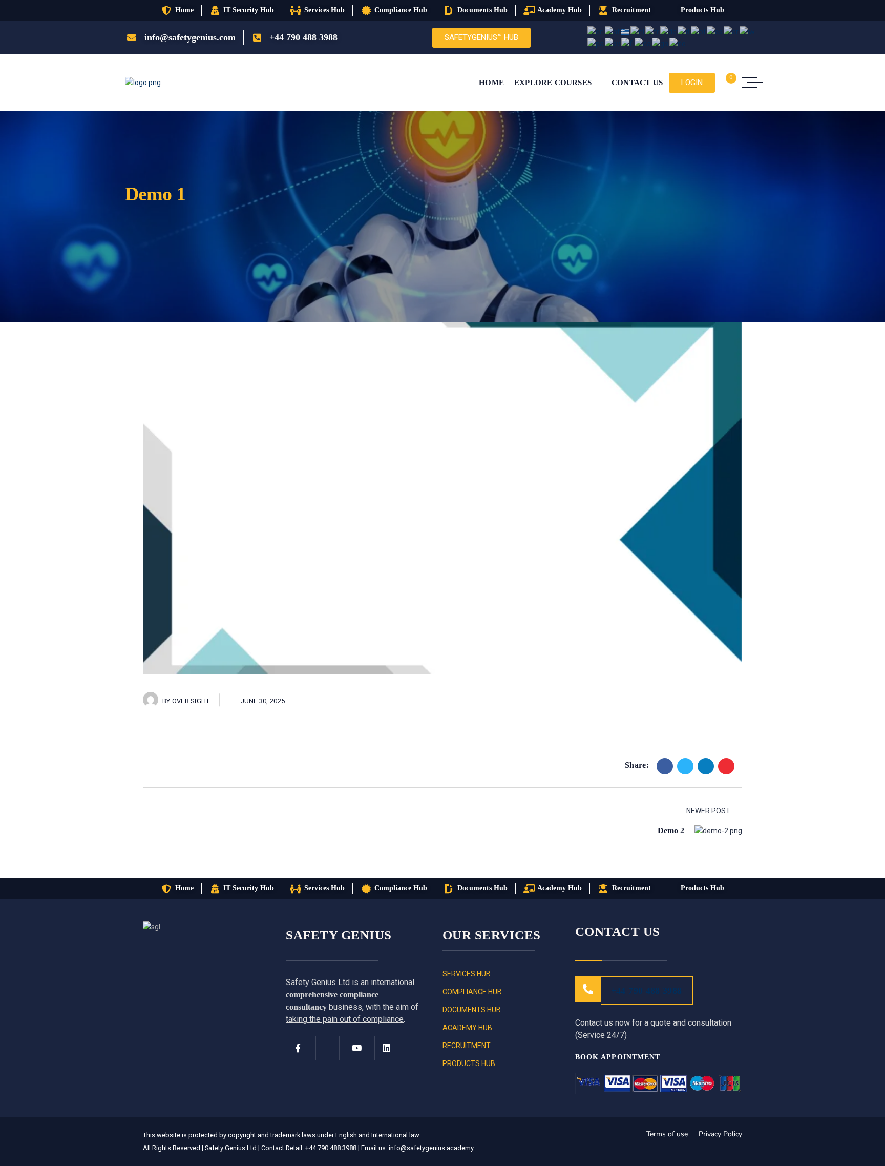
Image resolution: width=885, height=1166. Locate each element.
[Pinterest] (726, 766)
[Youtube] (357, 1048)
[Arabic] (732, 31)
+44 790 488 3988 (646, 991)
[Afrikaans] (613, 31)
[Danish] (643, 43)
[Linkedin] (706, 766)
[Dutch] (637, 31)
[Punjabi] (596, 43)
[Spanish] (715, 31)
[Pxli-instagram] (327, 1048)
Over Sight (191, 701)
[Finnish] (628, 43)
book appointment (619, 1057)
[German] (669, 31)
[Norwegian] (678, 43)
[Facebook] (665, 766)
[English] (596, 31)
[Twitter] (685, 766)
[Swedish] (613, 43)
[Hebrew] (748, 31)
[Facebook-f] (298, 1048)
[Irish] (660, 43)
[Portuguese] (699, 31)
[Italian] (684, 31)
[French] (652, 31)
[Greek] (625, 31)
